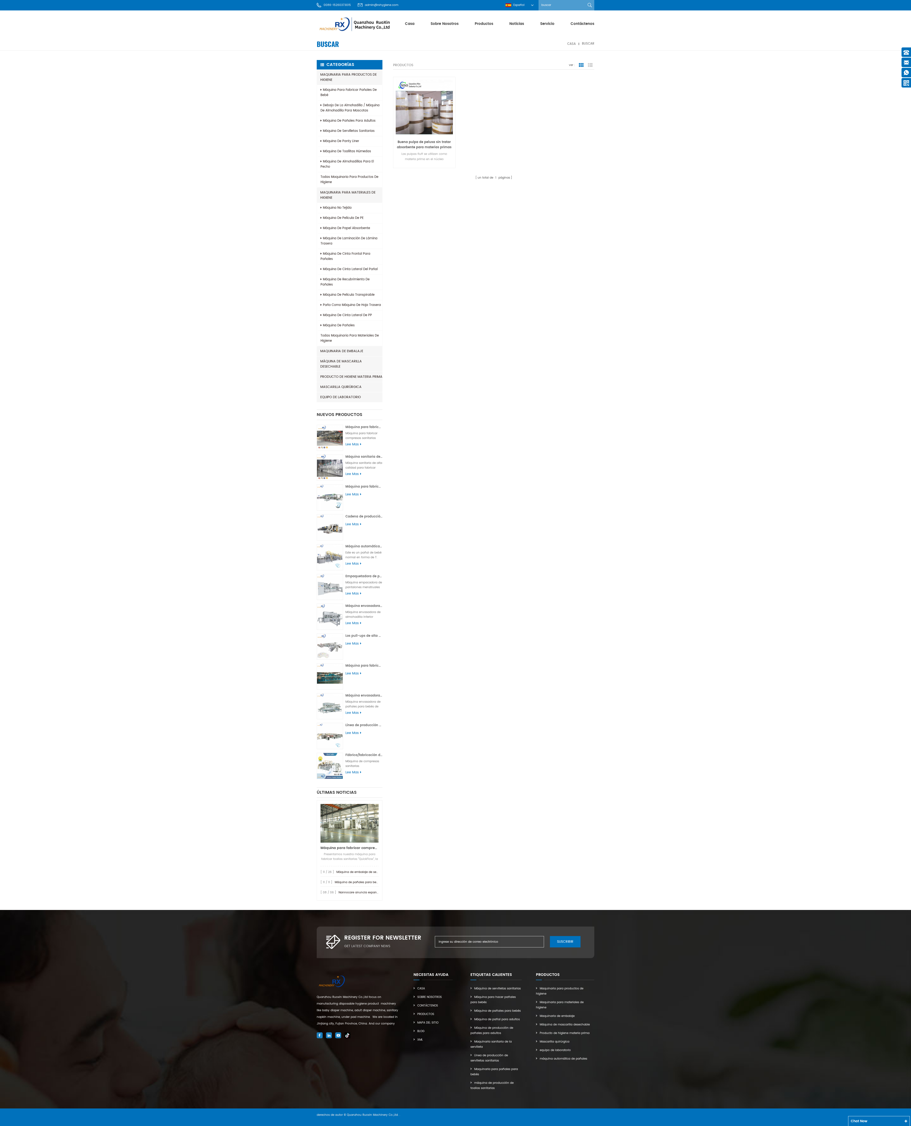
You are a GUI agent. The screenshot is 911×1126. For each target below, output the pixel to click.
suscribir (565, 941)
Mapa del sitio (427, 1022)
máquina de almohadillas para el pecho (347, 164)
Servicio (547, 24)
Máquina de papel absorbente (346, 228)
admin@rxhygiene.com (381, 5)
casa (409, 24)
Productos (425, 1014)
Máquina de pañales (339, 325)
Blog (420, 1031)
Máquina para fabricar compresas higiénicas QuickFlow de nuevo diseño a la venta (350, 848)
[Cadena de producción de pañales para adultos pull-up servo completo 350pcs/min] (330, 527)
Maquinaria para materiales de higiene (348, 195)
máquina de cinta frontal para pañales (345, 256)
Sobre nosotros (445, 24)
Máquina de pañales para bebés (497, 1011)
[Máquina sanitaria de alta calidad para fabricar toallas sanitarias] (330, 467)
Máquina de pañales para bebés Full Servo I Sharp (371, 882)
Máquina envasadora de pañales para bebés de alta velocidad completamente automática (363, 695)
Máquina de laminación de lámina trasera (349, 241)
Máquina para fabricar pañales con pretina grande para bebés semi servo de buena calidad (363, 486)
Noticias (516, 24)
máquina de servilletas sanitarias (349, 131)
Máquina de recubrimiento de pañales (345, 282)
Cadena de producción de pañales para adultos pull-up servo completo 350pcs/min (363, 516)
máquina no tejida (337, 207)
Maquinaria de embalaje (341, 351)
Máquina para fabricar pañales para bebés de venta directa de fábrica (363, 665)
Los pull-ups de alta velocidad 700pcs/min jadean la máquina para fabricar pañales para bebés (363, 635)
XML (420, 1040)
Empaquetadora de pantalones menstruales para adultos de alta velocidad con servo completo (363, 576)
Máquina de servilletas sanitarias (497, 988)
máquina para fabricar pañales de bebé (349, 93)
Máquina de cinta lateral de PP (347, 315)
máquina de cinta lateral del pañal (350, 269)
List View (590, 65)
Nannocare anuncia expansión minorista (368, 892)
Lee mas (352, 444)
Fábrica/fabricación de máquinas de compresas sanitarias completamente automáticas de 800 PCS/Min (363, 755)
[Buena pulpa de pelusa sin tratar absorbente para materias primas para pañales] (424, 108)
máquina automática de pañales (563, 1059)
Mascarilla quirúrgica (341, 387)
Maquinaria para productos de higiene (348, 77)
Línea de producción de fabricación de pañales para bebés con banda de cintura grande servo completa (363, 725)
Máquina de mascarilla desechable (341, 364)
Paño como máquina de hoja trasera (352, 305)
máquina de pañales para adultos (349, 120)
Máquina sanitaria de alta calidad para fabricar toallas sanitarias (363, 456)
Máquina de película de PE (343, 218)
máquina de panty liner (341, 141)
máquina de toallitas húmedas (347, 151)
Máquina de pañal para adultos (497, 1019)
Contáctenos (582, 24)
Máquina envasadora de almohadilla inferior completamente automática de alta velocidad (363, 606)
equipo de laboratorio (340, 397)
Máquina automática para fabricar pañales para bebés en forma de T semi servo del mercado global (363, 546)
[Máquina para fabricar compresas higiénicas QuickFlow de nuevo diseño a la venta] (350, 823)
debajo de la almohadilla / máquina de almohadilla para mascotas (350, 108)
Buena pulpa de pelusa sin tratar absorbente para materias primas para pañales (424, 145)
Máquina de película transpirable (349, 294)
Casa (421, 988)
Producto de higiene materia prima (351, 376)
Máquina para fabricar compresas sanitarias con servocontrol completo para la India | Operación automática (363, 427)
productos (484, 24)
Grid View (581, 65)
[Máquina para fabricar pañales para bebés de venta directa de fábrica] (330, 676)
